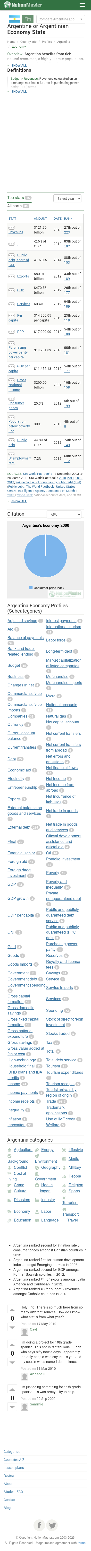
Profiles (47, 41)
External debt (19, 827)
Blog (7, 1507)
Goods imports (20, 964)
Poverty (52, 872)
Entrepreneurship (22, 787)
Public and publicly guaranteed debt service (62, 915)
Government (18, 973)
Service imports (59, 987)
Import (45, 1191)
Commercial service (25, 693)
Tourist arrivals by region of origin (61, 1092)
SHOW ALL (19, 65)
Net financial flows (62, 767)
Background (18, 1161)
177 (67, 292)
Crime (19, 1184)
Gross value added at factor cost (26, 1051)
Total (50, 1051)
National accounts (61, 704)
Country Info (28, 41)
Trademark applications (56, 1110)
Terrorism (70, 1202)
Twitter (52, 1525)
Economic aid (19, 770)
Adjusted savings (22, 620)
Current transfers (22, 747)
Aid (10, 629)
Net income (56, 778)
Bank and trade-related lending (21, 651)
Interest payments (61, 620)
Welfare (52, 1124)
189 (67, 278)
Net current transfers (63, 733)
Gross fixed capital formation (23, 1021)
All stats (17, 205)
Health (47, 1184)
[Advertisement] (45, 143)
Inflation (14, 1119)
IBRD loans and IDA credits (25, 1074)
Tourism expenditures (64, 1072)
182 (67, 246)
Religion (76, 1184)
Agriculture (23, 1149)
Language (50, 1220)
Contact (10, 1499)
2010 (62, 478)
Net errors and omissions (58, 758)
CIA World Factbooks (37, 473)
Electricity (16, 778)
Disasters (22, 1199)
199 (67, 405)
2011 (70, 478)
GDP (20, 290)
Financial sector (21, 853)
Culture (20, 1191)
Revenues (15, 232)
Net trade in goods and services (62, 826)
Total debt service (61, 1060)
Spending (54, 1010)
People (75, 1176)
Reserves (54, 955)
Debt (12, 759)
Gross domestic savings (21, 1010)
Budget (14, 665)
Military (75, 1167)
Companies (17, 716)
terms (82, 1542)
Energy (47, 1149)
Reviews (10, 1475)
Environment (46, 1161)
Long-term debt (59, 651)
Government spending (27, 985)
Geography (50, 1167)
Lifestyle (76, 1149)
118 (67, 320)
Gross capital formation (19, 998)
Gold (12, 946)
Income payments (23, 1092)
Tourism (53, 1066)
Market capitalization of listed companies (64, 662)
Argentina (63, 41)
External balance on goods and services (25, 810)
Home (11, 41)
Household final (21, 1066)
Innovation (16, 1124)
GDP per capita (21, 915)
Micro (51, 696)
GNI (11, 932)
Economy (22, 1211)
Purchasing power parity (61, 946)
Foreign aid (17, 861)
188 (67, 334)
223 (67, 232)
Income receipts (21, 1101)
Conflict (20, 1167)
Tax (49, 1042)
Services (23, 304)
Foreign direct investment (19, 872)
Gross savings (20, 1042)
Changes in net (21, 685)
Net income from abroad (60, 787)
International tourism (63, 626)
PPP (20, 331)
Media (74, 1158)
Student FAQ (13, 1491)
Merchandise (57, 676)
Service (52, 979)
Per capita (15, 317)
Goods (13, 955)
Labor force (56, 640)
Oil (48, 853)
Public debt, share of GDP (18, 260)
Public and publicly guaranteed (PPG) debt (62, 932)
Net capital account (62, 722)
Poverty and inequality (56, 884)
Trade (51, 1101)
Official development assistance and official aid (63, 841)
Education (22, 1220)
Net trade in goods (62, 810)
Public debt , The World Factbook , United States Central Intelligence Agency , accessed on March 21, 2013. (43, 490)
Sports (74, 1191)
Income (14, 1083)
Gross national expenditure (20, 1033)
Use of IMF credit (60, 1119)
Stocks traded (58, 1033)
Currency (15, 724)
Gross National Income (17, 385)
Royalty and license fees (63, 964)
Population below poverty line (19, 426)
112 (67, 461)
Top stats (18, 197)
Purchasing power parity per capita (18, 352)
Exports (23, 276)
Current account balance (21, 735)
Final (12, 841)
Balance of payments (26, 637)
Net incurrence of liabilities (60, 799)
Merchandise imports (64, 682)
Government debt (22, 979)
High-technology (22, 1060)
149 (67, 444)
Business (16, 676)
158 (67, 387)
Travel (72, 1220)
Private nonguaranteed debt (63, 895)
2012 (78, 478)
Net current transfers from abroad (63, 747)
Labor (46, 1211)
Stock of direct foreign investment (64, 1021)
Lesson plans (14, 1467)
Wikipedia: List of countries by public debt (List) (48, 482)
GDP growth (18, 898)
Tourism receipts (60, 1083)
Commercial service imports (25, 707)
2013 (10, 482)
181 (67, 352)
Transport (70, 1214)
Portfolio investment (63, 859)
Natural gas (56, 716)
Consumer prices (16, 405)
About (8, 1483)
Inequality (16, 1110)
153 (67, 262)
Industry (48, 1199)
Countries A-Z (14, 1459)
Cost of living (17, 1176)
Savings (53, 973)
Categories (12, 1451)
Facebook (39, 1525)
